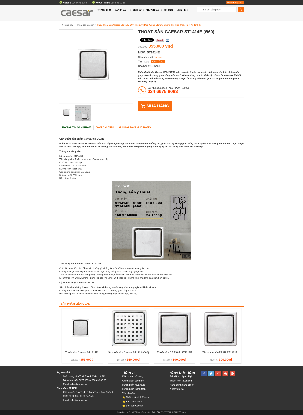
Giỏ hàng (235, 2)
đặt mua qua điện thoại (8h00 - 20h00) (168, 90)
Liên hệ (181, 10)
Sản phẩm (121, 10)
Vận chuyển (105, 127)
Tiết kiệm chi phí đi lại (181, 376)
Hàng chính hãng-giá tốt (182, 384)
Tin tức (168, 10)
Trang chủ (104, 10)
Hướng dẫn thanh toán (134, 388)
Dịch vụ (137, 10)
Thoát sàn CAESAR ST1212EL (220, 352)
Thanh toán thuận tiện (181, 380)
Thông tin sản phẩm (76, 127)
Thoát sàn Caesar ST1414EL (82, 352)
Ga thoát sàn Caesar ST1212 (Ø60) (128, 352)
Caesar (158, 57)
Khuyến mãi (153, 10)
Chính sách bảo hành (133, 380)
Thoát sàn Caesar (85, 25)
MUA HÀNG (158, 106)
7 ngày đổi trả (177, 388)
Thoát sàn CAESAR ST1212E (174, 352)
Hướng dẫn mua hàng (135, 127)
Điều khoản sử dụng (132, 376)
